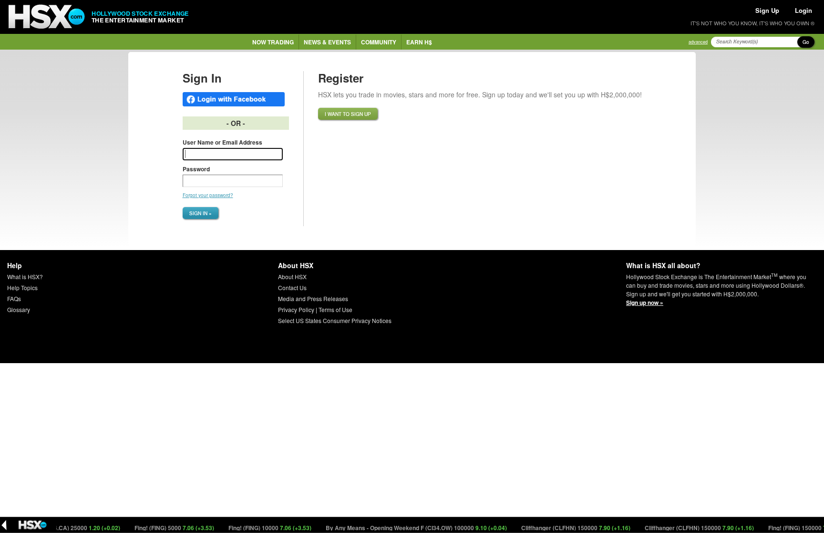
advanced (698, 42)
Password (196, 169)
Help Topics (22, 287)
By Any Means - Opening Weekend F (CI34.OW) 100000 (408, 527)
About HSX (292, 276)
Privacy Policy (296, 309)
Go (806, 42)
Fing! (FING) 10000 (262, 527)
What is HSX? (25, 276)
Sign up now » (644, 302)
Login (803, 10)
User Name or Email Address (222, 142)
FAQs (14, 298)
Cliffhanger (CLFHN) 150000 (568, 527)
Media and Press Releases (313, 298)
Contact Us (292, 287)
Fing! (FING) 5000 (166, 527)
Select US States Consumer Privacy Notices (334, 320)
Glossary (18, 309)
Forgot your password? (208, 195)
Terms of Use (335, 309)
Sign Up (767, 10)
